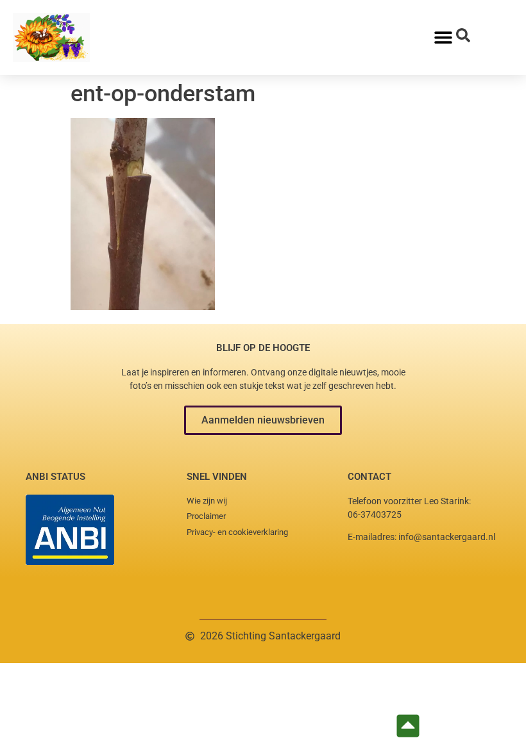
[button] (263, 420)
